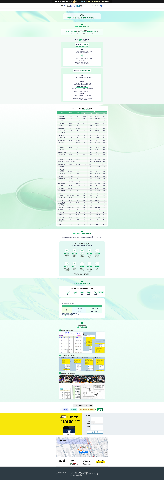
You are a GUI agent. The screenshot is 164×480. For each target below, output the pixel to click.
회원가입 (94, 5)
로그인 (91, 5)
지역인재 (75, 9)
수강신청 (95, 9)
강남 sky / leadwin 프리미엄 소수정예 (70, 6)
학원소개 (61, 9)
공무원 (68, 9)
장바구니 (98, 5)
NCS (88, 9)
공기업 (82, 9)
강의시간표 (101, 9)
